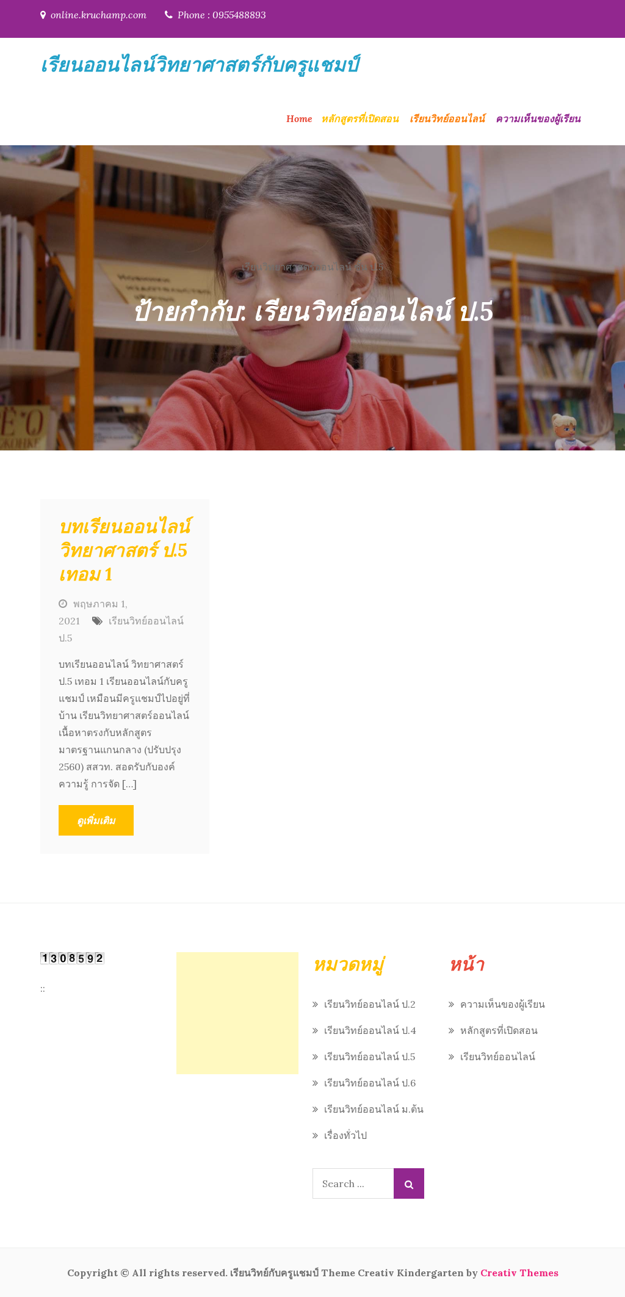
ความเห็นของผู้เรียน (538, 118)
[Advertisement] (237, 1013)
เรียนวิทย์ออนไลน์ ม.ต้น (374, 1109)
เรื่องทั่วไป (345, 1135)
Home (299, 118)
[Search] (409, 1183)
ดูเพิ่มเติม (96, 820)
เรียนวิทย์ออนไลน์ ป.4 (370, 1030)
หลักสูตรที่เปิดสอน (360, 118)
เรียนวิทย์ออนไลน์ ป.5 (369, 1056)
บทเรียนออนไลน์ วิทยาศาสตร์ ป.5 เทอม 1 (124, 550)
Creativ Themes (519, 1272)
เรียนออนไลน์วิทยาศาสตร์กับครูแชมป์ (199, 64)
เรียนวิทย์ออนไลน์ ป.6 (370, 1083)
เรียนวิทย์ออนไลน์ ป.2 (370, 1004)
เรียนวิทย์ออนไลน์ (447, 118)
